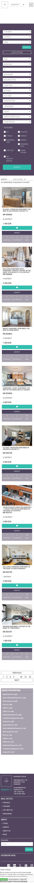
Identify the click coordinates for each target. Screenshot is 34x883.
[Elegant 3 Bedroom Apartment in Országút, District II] (17, 435)
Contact (17, 233)
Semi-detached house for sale (14, 698)
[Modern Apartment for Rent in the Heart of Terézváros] (17, 614)
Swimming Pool (24, 145)
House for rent (8, 752)
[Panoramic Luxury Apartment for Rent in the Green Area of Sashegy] (17, 376)
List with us (8, 810)
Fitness (9, 136)
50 (21, 677)
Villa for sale (7, 708)
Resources (7, 814)
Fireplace (10, 150)
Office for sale (8, 711)
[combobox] (17, 4)
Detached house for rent (12, 745)
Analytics (10, 881)
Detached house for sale (12, 715)
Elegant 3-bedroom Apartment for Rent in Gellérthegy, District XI (17, 210)
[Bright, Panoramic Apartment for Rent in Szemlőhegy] (17, 316)
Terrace (23, 136)
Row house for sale (10, 701)
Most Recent (18, 179)
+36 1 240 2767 (19, 792)
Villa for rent (7, 739)
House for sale (8, 721)
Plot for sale (7, 705)
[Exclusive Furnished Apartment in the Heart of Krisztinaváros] (17, 555)
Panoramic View (10, 141)
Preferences (17, 881)
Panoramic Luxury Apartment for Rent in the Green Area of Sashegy (16, 389)
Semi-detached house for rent (14, 728)
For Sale (6, 803)
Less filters (17, 52)
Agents (6, 827)
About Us (6, 831)
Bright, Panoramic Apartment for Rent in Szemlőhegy (16, 329)
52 (30, 677)
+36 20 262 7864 (19, 794)
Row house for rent (10, 732)
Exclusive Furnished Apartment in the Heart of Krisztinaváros (16, 567)
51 (26, 677)
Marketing (24, 881)
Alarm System (23, 151)
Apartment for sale (10, 694)
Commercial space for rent (13, 749)
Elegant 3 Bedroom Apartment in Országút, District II (16, 448)
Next (17, 680)
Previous (17, 673)
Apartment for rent (10, 725)
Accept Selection (14, 879)
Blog (5, 834)
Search (26, 47)
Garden (23, 140)
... (17, 677)
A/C (7, 132)
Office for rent (8, 742)
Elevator (23, 132)
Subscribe (29, 849)
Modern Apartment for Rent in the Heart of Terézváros (17, 627)
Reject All (23, 879)
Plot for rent (7, 735)
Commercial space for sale (13, 718)
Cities (5, 823)
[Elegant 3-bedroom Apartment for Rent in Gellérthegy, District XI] (17, 197)
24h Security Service (9, 159)
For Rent (6, 806)
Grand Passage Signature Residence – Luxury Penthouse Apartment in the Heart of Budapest (17, 508)
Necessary (3, 881)
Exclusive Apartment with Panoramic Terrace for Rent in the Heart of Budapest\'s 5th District (17, 270)
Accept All (4, 879)
